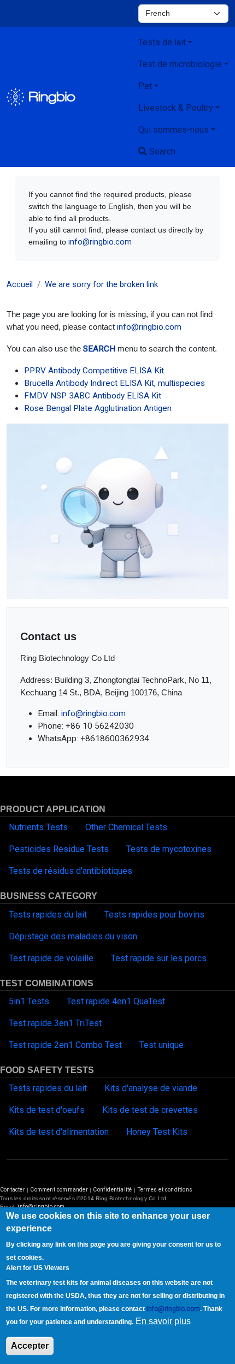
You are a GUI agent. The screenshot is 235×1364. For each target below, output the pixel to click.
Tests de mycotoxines (169, 849)
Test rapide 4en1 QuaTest (116, 1001)
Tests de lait (162, 42)
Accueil (20, 284)
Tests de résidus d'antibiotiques (70, 871)
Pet (145, 86)
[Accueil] (41, 97)
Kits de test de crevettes (150, 1110)
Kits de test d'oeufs (47, 1110)
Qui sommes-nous (173, 129)
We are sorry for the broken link (101, 284)
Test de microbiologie (180, 64)
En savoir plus (163, 1321)
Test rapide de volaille (51, 958)
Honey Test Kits (156, 1132)
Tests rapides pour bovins (154, 914)
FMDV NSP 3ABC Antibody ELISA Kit (92, 396)
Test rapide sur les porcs (159, 958)
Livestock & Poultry (175, 108)
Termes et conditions (164, 1189)
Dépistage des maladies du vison (73, 936)
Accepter (30, 1345)
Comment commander (58, 1189)
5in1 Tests (29, 1001)
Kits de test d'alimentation (59, 1132)
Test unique (161, 1045)
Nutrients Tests (38, 827)
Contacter (12, 1189)
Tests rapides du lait (48, 914)
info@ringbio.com (100, 242)
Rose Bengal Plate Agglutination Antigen (98, 408)
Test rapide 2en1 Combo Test (65, 1045)
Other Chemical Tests (126, 827)
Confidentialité (113, 1189)
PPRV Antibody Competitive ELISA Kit (94, 371)
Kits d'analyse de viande (150, 1088)
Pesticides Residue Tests (59, 849)
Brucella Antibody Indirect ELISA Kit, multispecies (114, 383)
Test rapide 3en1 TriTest (55, 1023)
